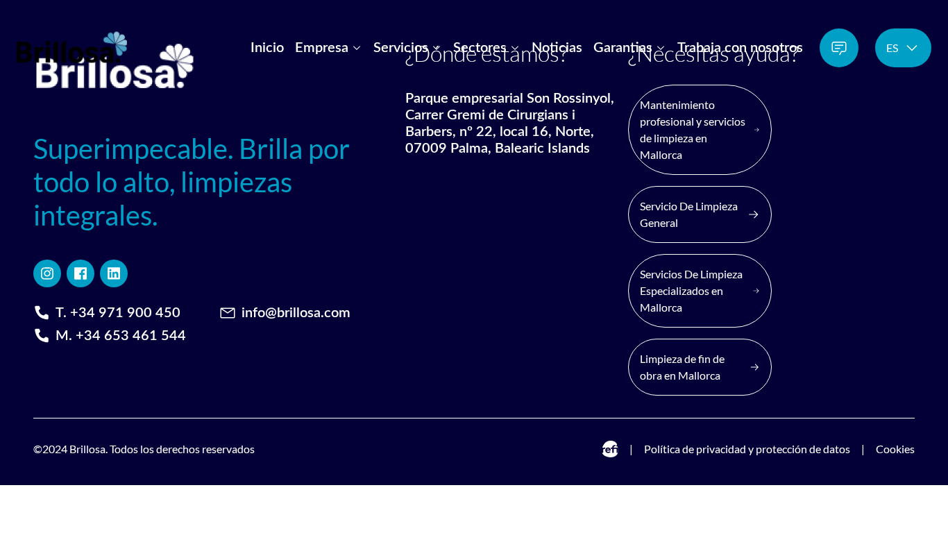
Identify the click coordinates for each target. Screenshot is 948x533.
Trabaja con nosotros (740, 48)
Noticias (557, 48)
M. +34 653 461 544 (121, 336)
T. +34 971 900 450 (118, 313)
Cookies (895, 448)
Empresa (321, 48)
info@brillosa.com (296, 313)
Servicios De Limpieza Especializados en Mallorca (691, 290)
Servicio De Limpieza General (689, 214)
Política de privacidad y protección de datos (747, 448)
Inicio (267, 48)
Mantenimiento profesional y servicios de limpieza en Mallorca (692, 129)
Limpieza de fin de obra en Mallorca (682, 367)
